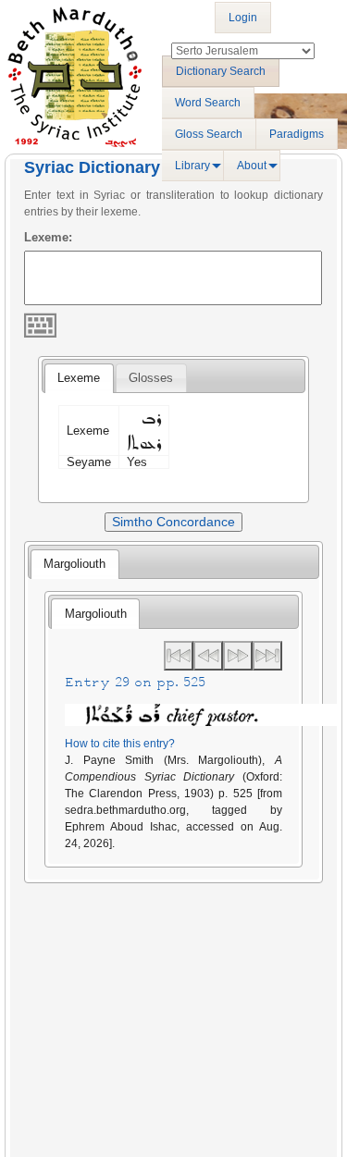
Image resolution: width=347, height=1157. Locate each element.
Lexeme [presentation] (78, 378)
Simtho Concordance (173, 521)
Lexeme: (48, 237)
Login (243, 17)
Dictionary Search (221, 71)
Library (192, 165)
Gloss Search (208, 134)
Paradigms (296, 134)
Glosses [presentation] (151, 378)
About (251, 165)
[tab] (78, 378)
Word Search (208, 102)
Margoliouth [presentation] (74, 564)
